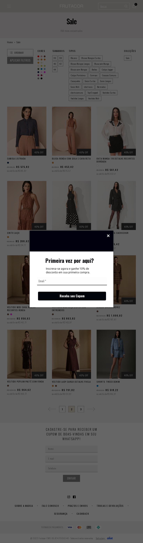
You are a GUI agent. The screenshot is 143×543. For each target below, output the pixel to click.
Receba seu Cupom (72, 296)
